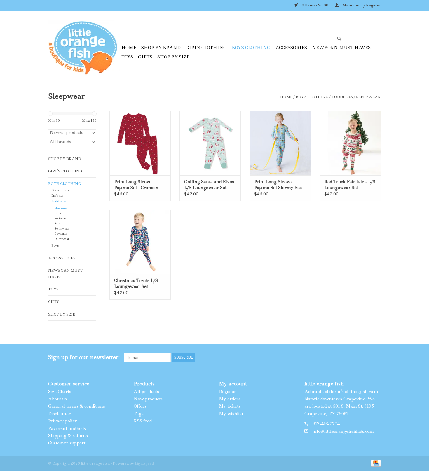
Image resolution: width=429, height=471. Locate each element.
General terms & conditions (76, 406)
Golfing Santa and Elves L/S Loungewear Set (209, 185)
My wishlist (231, 414)
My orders (229, 399)
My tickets (229, 406)
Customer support (66, 443)
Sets (57, 223)
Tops (57, 213)
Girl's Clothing (206, 48)
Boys (55, 245)
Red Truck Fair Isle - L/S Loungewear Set (349, 185)
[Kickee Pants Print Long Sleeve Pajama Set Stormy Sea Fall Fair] (280, 143)
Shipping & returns (68, 436)
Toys (127, 57)
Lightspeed (144, 463)
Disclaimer (59, 414)
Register (227, 391)
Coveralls (60, 234)
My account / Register (361, 5)
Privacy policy (62, 421)
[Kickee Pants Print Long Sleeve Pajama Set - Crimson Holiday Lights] (140, 143)
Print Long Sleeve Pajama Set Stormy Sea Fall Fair (278, 185)
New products (148, 399)
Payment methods (67, 428)
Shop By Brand (161, 48)
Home (128, 48)
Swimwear (61, 229)
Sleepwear (368, 96)
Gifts (145, 57)
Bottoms (60, 218)
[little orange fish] (84, 48)
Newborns (60, 190)
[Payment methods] (375, 462)
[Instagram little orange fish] (376, 357)
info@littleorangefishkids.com (343, 431)
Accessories (291, 48)
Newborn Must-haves (341, 48)
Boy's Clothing (251, 48)
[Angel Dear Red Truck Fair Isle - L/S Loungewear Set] (350, 143)
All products (146, 391)
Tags (139, 414)
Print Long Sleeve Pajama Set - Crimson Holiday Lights (136, 185)
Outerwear (61, 239)
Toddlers (342, 96)
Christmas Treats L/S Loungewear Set (136, 283)
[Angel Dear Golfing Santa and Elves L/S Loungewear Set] (210, 143)
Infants (57, 195)
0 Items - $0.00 (315, 5)
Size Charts (59, 391)
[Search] (337, 39)
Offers (140, 406)
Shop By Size (173, 57)
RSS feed (143, 421)
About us (57, 399)
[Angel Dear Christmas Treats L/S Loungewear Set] (140, 242)
